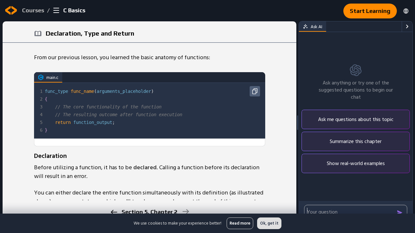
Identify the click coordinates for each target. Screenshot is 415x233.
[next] (185, 211)
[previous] (114, 212)
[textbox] (154, 110)
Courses (33, 10)
